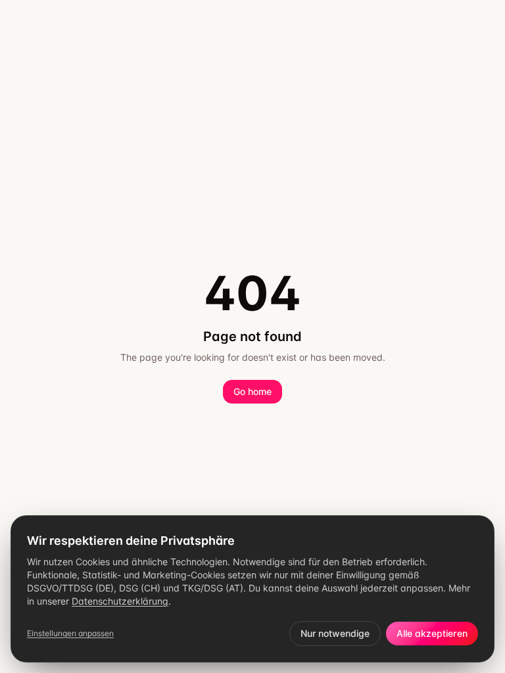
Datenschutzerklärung (120, 601)
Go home (252, 391)
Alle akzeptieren (432, 633)
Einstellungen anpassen (70, 633)
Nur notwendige (335, 633)
